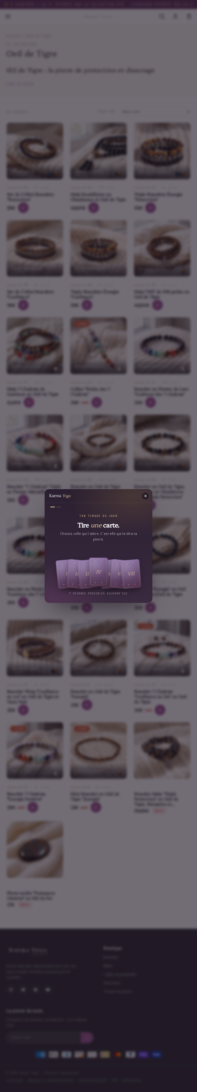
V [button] (109, 574)
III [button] (88, 574)
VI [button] (120, 574)
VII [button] (131, 574)
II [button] (77, 574)
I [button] (66, 574)
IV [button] (98, 572)
